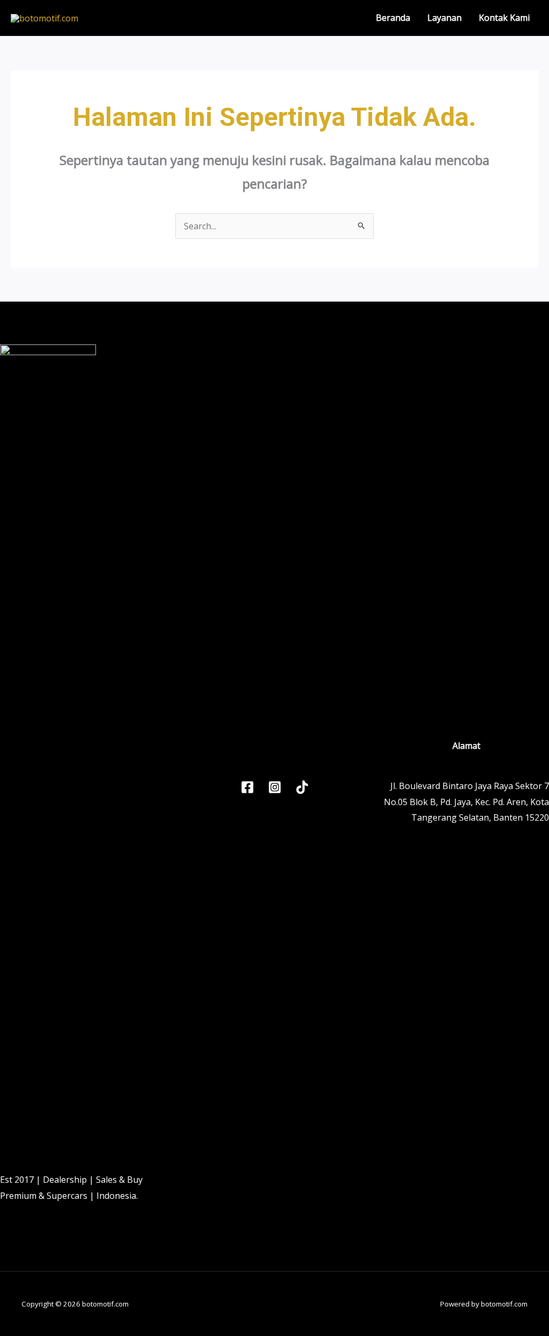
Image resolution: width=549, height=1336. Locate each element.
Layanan (444, 18)
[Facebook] (247, 787)
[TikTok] (302, 787)
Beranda (393, 18)
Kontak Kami (504, 18)
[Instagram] (274, 787)
